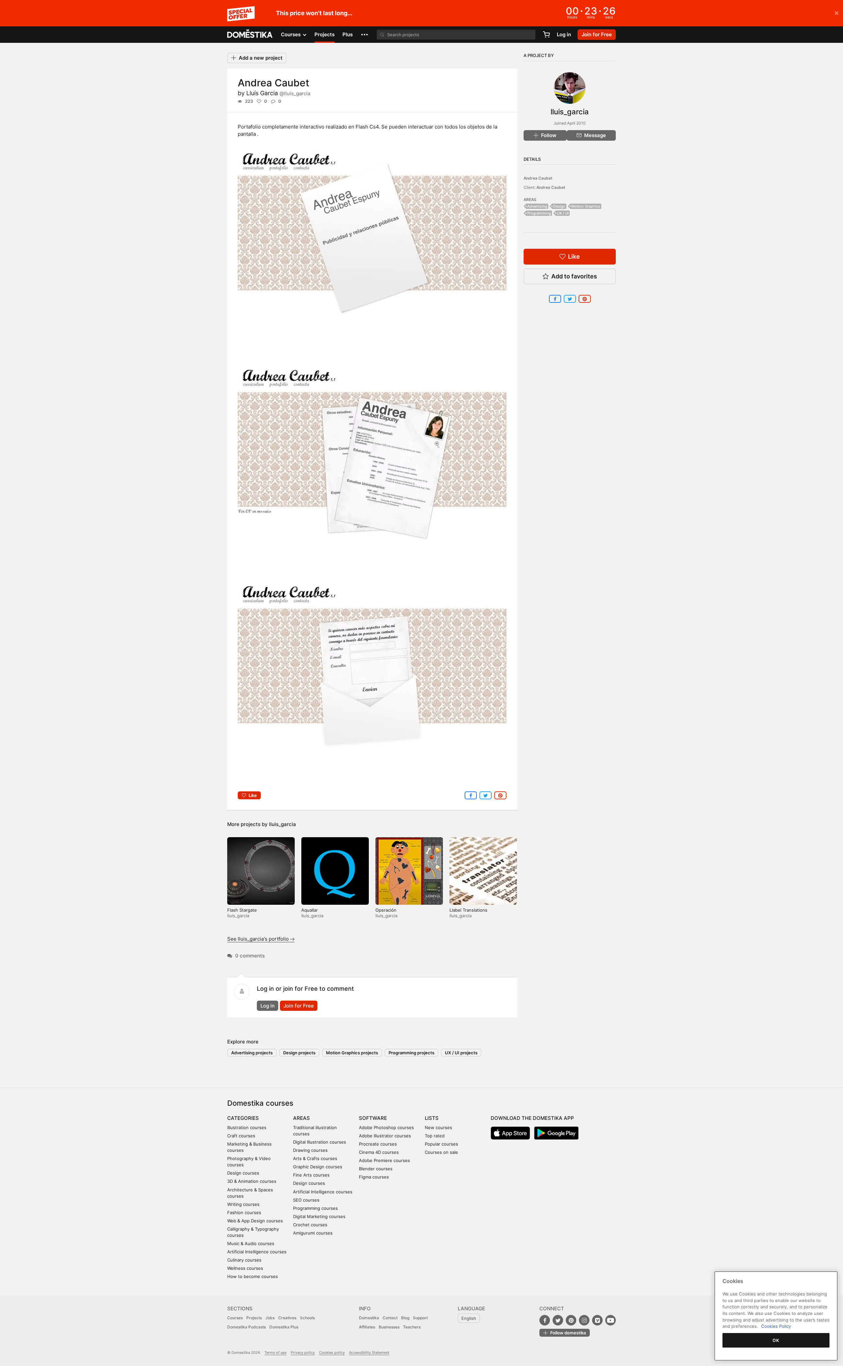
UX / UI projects (461, 1052)
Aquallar (309, 910)
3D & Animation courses (251, 1181)
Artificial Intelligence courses (256, 1251)
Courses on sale (441, 1152)
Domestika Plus (283, 1326)
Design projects (299, 1052)
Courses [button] (291, 34)
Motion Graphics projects (352, 1052)
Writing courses (243, 1204)
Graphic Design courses (317, 1166)
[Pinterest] (571, 1320)
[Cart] (546, 34)
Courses (235, 1317)
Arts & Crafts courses (315, 1158)
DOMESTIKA (250, 34)
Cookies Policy (776, 1326)
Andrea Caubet (538, 178)
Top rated (435, 1135)
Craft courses (241, 1135)
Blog (405, 1317)
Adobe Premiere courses (384, 1160)
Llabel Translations (468, 910)
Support (420, 1317)
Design (559, 206)
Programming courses (315, 1208)
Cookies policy (332, 1352)
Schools (307, 1317)
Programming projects (411, 1052)
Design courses (243, 1173)
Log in (564, 34)
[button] (364, 34)
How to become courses (252, 1276)
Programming (539, 213)
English (468, 1318)
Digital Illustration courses (319, 1142)
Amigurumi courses (313, 1233)
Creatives (287, 1317)
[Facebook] (544, 1320)
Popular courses (441, 1144)
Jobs (270, 1317)
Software (373, 1118)
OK (776, 1340)
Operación (385, 910)
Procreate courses (378, 1144)
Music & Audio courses (250, 1243)
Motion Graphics (585, 206)
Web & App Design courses (255, 1220)
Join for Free (299, 1006)
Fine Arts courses (311, 1175)
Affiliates (367, 1326)
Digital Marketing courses (319, 1216)
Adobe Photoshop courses (386, 1127)
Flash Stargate (242, 910)
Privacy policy (303, 1352)
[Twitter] (558, 1320)
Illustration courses (246, 1127)
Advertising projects (252, 1052)
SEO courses (306, 1200)
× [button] (836, 12)
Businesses (389, 1326)
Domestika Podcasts (246, 1326)
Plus (347, 34)
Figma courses (374, 1177)
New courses (438, 1127)
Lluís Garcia (278, 93)
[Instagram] (584, 1320)
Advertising (537, 206)
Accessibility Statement (369, 1352)
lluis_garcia (282, 824)
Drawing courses (310, 1150)
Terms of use (275, 1352)
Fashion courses (244, 1212)
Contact (390, 1317)
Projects (324, 34)
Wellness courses (245, 1268)
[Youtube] (610, 1320)
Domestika (369, 1317)
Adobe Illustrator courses (385, 1135)
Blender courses (376, 1168)
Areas (301, 1118)
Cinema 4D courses (379, 1152)
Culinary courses (244, 1260)
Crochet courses (310, 1224)
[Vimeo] (597, 1320)
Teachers (412, 1326)
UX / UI (563, 213)
